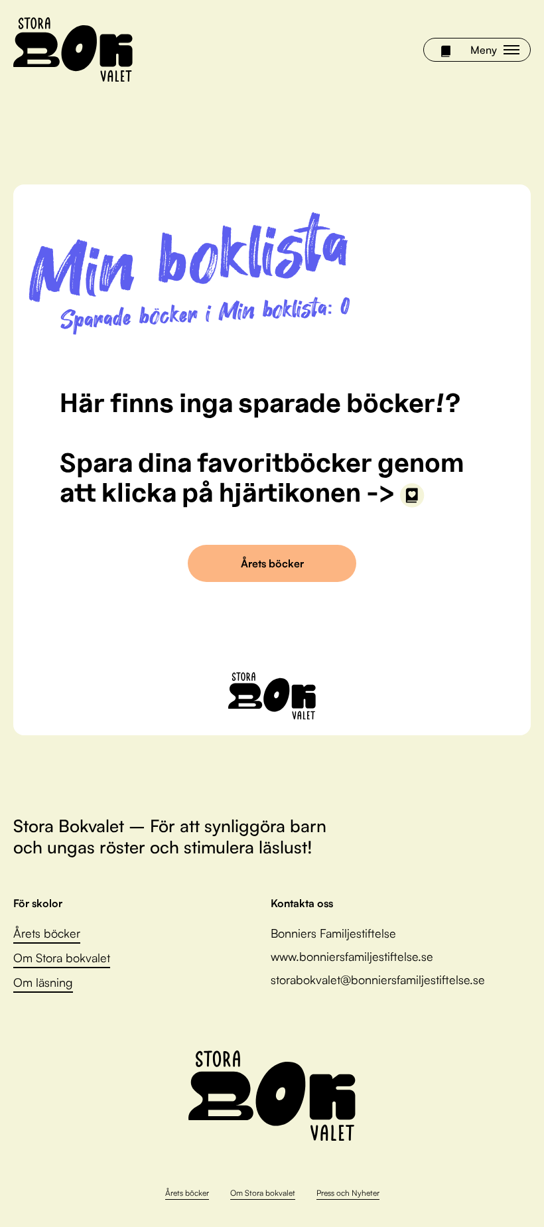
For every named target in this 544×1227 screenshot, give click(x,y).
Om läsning (43, 982)
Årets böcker (272, 563)
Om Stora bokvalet (61, 957)
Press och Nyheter (347, 1193)
